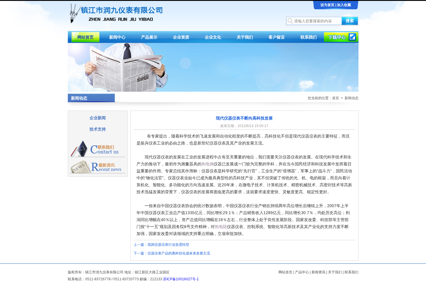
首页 (335, 98)
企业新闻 (98, 117)
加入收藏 (344, 5)
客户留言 (277, 37)
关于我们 (245, 37)
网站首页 (85, 37)
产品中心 (302, 272)
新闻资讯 (318, 272)
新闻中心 (117, 37)
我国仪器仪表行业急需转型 (168, 245)
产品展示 (149, 37)
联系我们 (309, 37)
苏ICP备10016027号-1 (181, 279)
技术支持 (98, 129)
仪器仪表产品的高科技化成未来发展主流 (179, 253)
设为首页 (327, 5)
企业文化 (213, 37)
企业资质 (181, 37)
